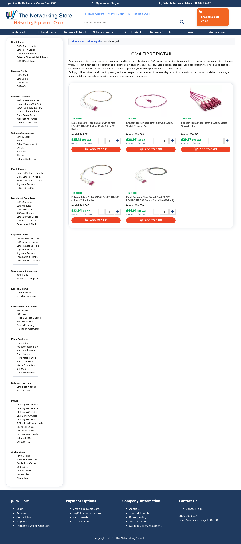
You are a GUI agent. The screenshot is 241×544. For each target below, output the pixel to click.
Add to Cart (98, 149)
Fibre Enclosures (25, 362)
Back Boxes (23, 311)
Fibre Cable (22, 343)
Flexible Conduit (25, 322)
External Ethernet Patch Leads (32, 57)
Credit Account (82, 521)
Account (21, 513)
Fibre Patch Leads (26, 351)
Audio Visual (217, 32)
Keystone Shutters (26, 250)
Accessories (23, 475)
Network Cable (47, 32)
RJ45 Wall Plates (25, 213)
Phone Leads (23, 478)
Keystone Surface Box (28, 261)
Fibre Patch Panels (26, 358)
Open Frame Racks (26, 115)
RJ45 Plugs (22, 275)
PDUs (19, 141)
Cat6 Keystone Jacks (27, 242)
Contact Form (24, 517)
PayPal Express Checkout (88, 513)
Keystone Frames (26, 184)
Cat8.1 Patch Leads (26, 61)
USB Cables (22, 467)
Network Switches (161, 32)
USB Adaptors (24, 471)
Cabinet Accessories (27, 123)
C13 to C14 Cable (25, 427)
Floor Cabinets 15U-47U (29, 104)
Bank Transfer (81, 517)
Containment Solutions (24, 306)
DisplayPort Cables (26, 463)
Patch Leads (18, 32)
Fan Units (21, 152)
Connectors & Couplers (24, 271)
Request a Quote (140, 13)
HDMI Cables (23, 456)
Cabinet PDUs (24, 438)
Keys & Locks (24, 137)
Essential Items (19, 289)
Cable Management (27, 144)
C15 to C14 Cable (25, 431)
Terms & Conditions (141, 513)
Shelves (21, 148)
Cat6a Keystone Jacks (28, 246)
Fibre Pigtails (23, 354)
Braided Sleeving (25, 325)
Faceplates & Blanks (27, 224)
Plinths (20, 155)
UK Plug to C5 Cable (27, 412)
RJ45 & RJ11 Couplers (27, 279)
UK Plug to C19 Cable (27, 408)
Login (19, 509)
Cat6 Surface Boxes (27, 221)
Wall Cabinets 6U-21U (28, 100)
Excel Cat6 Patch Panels (29, 177)
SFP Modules (23, 369)
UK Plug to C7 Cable (27, 416)
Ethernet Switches (26, 387)
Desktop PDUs (24, 442)
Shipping (21, 521)
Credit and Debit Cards (87, 509)
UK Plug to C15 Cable (27, 420)
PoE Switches (24, 391)
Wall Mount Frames (27, 119)
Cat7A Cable (23, 86)
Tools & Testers (25, 293)
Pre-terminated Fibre (27, 347)
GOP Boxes (22, 314)
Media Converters (26, 365)
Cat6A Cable (23, 83)
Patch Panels (18, 169)
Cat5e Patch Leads (26, 46)
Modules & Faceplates (23, 198)
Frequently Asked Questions (33, 526)
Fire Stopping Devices (28, 329)
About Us (135, 509)
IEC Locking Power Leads (30, 423)
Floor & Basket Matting (29, 318)
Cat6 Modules (24, 206)
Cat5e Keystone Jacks (28, 239)
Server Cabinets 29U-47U (30, 108)
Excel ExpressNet (25, 188)
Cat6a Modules (24, 210)
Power (191, 32)
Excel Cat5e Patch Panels (30, 173)
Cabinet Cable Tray (26, 159)
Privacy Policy (137, 517)
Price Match (117, 13)
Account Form (138, 521)
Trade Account (96, 13)
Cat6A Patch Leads (26, 54)
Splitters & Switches (27, 460)
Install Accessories (26, 296)
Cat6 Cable (22, 79)
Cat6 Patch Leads (26, 50)
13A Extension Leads (27, 434)
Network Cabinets (75, 32)
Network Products (104, 32)
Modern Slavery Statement (145, 526)
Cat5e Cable (23, 75)
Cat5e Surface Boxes (27, 217)
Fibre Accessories (26, 373)
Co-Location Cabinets (28, 112)
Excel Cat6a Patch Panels (30, 181)
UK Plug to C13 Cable (27, 405)
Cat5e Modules (24, 202)
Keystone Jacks (19, 234)
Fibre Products (133, 32)
